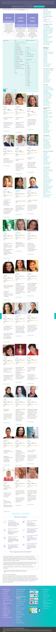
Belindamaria (6, 440)
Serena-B (29, 232)
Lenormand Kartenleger (47, 29)
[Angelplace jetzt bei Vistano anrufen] (20, 140)
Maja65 (5, 399)
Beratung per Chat (46, 13)
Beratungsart (6, 88)
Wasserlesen (45, 58)
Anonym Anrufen (7, 131)
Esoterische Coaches (19, 59)
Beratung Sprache (29, 59)
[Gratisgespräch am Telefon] (1, 316)
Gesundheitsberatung (20, 622)
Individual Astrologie (47, 93)
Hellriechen (45, 56)
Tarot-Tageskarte (6, 598)
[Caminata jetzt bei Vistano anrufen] (20, 473)
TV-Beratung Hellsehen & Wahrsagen (7, 604)
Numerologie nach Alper (48, 116)
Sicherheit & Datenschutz (47, 600)
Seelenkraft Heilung (47, 188)
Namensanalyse (46, 125)
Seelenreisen (45, 189)
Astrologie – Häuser (6, 612)
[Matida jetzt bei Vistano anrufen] (8, 308)
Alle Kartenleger (46, 25)
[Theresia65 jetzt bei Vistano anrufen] (32, 266)
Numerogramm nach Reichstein (47, 118)
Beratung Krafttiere (47, 182)
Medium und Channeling (20, 68)
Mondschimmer (18, 190)
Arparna (5, 148)
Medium (44, 155)
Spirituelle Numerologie (47, 112)
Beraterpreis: (28, 40)
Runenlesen (45, 61)
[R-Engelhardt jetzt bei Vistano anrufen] (20, 99)
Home (7, 628)
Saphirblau (30, 357)
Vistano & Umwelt (46, 594)
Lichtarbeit (45, 76)
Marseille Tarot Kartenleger (46, 39)
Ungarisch (28, 85)
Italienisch (28, 73)
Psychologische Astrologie (48, 89)
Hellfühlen (45, 55)
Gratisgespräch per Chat (47, 21)
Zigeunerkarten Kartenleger (46, 35)
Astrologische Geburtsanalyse (46, 100)
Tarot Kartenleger (46, 26)
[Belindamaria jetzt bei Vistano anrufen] (8, 432)
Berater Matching (25, 513)
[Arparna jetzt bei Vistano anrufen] (8, 140)
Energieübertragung (47, 139)
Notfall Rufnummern (47, 606)
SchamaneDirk (18, 315)
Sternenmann (30, 189)
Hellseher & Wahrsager (19, 61)
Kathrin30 (5, 357)
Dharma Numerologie (47, 122)
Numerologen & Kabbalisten (19, 617)
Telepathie (45, 62)
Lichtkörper (45, 153)
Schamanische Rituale (47, 187)
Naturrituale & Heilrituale (48, 186)
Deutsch (28, 65)
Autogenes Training (47, 145)
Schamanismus (18, 66)
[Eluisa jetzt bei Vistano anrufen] (32, 432)
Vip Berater (17, 44)
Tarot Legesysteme (6, 596)
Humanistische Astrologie (48, 88)
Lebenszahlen (45, 128)
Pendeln (44, 59)
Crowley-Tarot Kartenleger (48, 28)
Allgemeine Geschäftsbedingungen (47, 602)
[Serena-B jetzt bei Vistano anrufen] (32, 225)
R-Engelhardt (18, 106)
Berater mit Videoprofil (19, 54)
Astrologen (17, 56)
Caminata (17, 480)
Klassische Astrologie (47, 87)
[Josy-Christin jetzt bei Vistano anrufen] (8, 182)
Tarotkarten (5, 594)
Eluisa (29, 440)
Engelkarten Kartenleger (47, 31)
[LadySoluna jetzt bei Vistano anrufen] (20, 392)
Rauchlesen (45, 60)
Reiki (44, 138)
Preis (27, 51)
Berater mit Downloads (19, 51)
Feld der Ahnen (46, 174)
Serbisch (28, 80)
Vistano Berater (11, 628)
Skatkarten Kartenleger (47, 32)
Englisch (28, 66)
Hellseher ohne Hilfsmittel (48, 52)
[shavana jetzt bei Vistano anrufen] (20, 432)
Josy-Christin (6, 188)
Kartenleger (17, 63)
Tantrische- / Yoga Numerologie (46, 120)
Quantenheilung (46, 75)
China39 (29, 315)
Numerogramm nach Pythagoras (47, 114)
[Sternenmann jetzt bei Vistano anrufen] (32, 182)
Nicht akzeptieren (29, 6)
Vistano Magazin (6, 591)
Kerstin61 (29, 399)
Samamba (17, 273)
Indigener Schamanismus (48, 169)
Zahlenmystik (45, 129)
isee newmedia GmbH (12, 629)
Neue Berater (18, 46)
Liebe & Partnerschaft (47, 42)
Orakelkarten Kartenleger (48, 36)
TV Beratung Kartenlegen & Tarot (8, 601)
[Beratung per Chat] (55, 316)
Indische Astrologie (47, 96)
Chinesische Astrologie (47, 95)
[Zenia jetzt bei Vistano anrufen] (32, 473)
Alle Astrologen (46, 86)
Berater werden (46, 608)
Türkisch (28, 83)
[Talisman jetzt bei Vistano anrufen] (32, 100)
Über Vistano (45, 591)
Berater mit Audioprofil (19, 52)
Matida (5, 315)
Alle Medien (45, 152)
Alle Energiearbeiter (47, 136)
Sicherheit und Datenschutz (28, 4)
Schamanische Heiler (47, 181)
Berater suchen (6, 40)
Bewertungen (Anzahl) (30, 54)
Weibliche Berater (18, 49)
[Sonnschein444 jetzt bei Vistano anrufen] (20, 225)
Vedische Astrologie (47, 98)
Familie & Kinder (46, 43)
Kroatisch (28, 75)
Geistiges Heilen (46, 176)
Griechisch (28, 72)
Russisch (28, 78)
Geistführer (45, 159)
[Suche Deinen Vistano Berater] (27, 46)
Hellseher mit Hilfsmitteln (48, 53)
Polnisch (28, 77)
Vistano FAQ (45, 593)
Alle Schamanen (46, 168)
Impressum (45, 598)
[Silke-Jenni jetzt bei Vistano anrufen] (32, 140)
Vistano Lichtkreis (46, 596)
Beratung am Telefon (47, 12)
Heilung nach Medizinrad (48, 180)
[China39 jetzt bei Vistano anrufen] (32, 308)
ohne (27, 63)
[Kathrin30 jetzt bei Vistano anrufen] (8, 350)
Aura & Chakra (46, 157)
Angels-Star (6, 274)
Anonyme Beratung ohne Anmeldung (21, 597)
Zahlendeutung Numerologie (5, 615)
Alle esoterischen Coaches (48, 70)
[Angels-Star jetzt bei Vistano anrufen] (8, 267)
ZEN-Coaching (46, 78)
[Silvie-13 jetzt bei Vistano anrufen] (8, 99)
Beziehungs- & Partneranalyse (46, 124)
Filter (15, 40)
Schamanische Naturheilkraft (46, 184)
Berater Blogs (5, 593)
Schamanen (18, 619)
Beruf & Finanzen (46, 44)
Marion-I (5, 232)
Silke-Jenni (29, 147)
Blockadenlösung (46, 156)
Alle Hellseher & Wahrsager (46, 50)
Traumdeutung (46, 77)
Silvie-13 (5, 106)
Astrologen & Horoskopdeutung (19, 612)
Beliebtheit (28, 53)
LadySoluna (18, 399)
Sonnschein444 (18, 232)
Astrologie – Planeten (7, 610)
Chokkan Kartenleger (47, 37)
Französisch (29, 68)
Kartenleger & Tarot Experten (20, 606)
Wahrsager (45, 54)
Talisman (29, 108)
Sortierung (27, 47)
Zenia (29, 480)
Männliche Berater (19, 47)
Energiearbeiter (18, 57)
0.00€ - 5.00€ (33, 40)
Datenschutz (24, 629)
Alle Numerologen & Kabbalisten (47, 111)
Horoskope (5, 606)
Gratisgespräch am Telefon (46, 20)
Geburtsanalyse (46, 126)
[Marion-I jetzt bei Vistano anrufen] (8, 225)
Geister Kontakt (46, 178)
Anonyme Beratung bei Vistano (47, 17)
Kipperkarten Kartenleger (48, 30)
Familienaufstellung (47, 72)
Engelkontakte (46, 158)
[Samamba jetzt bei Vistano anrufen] (20, 266)
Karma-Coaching (46, 71)
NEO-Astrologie (46, 101)
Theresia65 (30, 273)
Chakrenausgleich (46, 142)
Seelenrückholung (46, 191)
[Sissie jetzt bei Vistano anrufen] (20, 350)
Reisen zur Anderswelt (47, 179)
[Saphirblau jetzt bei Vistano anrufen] (32, 350)
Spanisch (28, 70)
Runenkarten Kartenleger (48, 41)
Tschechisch (29, 82)
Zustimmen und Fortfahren (39, 6)
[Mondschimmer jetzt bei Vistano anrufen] (20, 182)
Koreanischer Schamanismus (46, 173)
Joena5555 (5, 482)
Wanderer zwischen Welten (47, 193)
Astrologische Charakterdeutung (46, 92)
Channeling (45, 161)
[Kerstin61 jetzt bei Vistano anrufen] (32, 392)
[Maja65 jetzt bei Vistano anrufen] (8, 392)
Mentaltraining (46, 73)
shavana (17, 440)
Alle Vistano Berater (47, 11)
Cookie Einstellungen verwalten (18, 6)
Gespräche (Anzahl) (30, 56)
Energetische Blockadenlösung (46, 141)
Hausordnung (45, 604)
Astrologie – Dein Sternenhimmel (6, 608)
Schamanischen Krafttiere (7, 617)
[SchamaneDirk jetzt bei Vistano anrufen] (20, 308)
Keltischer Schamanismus (48, 170)
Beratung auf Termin (47, 14)
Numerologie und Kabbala (20, 64)
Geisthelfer (45, 175)
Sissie (17, 357)
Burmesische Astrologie (47, 94)
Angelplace (18, 148)
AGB (21, 629)
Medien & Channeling (20, 614)
